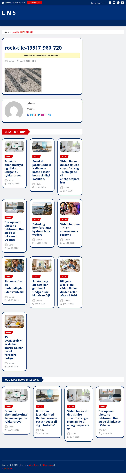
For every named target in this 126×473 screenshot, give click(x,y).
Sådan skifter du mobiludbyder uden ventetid (14, 286)
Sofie (11, 180)
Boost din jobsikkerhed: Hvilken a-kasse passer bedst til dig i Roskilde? (41, 170)
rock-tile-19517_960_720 (22, 32)
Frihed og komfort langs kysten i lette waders (42, 229)
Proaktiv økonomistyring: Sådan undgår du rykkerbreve (14, 168)
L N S (9, 12)
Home (6, 32)
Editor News (47, 465)
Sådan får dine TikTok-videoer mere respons (70, 229)
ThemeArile (7, 468)
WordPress (34, 465)
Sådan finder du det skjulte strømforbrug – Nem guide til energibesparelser (69, 171)
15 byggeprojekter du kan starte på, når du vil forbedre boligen (14, 347)
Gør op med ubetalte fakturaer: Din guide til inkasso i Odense (14, 230)
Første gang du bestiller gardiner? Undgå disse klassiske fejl (41, 288)
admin (11, 61)
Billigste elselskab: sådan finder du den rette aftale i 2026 (68, 288)
